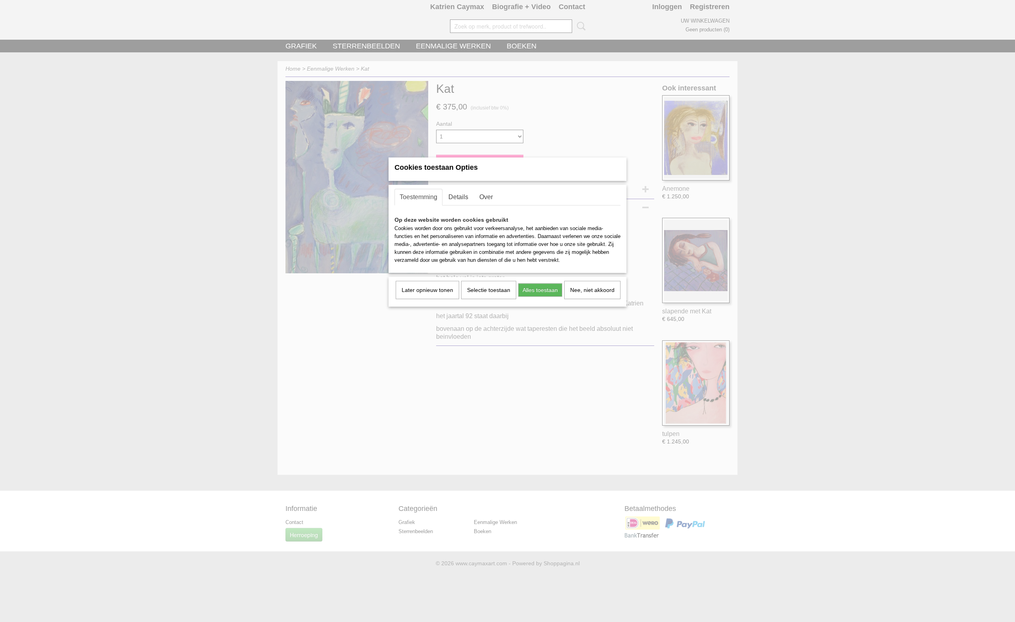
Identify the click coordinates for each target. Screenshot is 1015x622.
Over (486, 197)
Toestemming (418, 197)
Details (458, 197)
